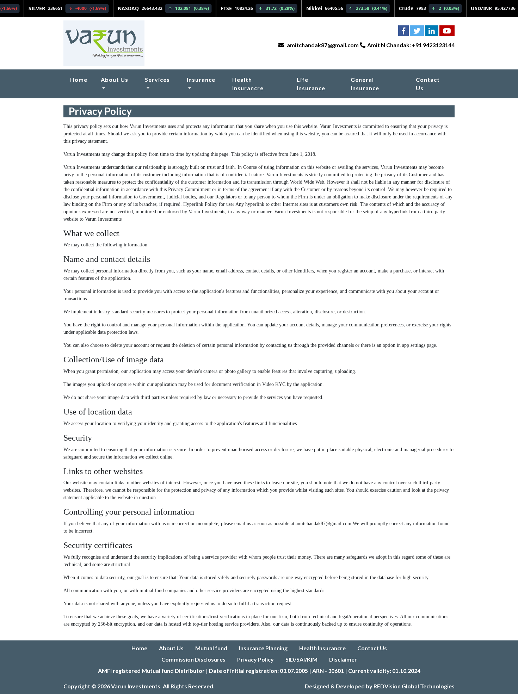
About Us (114, 79)
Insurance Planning (263, 648)
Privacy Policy (255, 659)
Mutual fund (211, 648)
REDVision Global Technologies (414, 686)
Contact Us (428, 83)
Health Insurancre (248, 83)
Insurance (201, 79)
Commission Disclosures (193, 659)
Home (78, 79)
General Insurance (365, 83)
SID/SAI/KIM (301, 659)
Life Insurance (311, 83)
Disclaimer (343, 659)
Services (157, 79)
